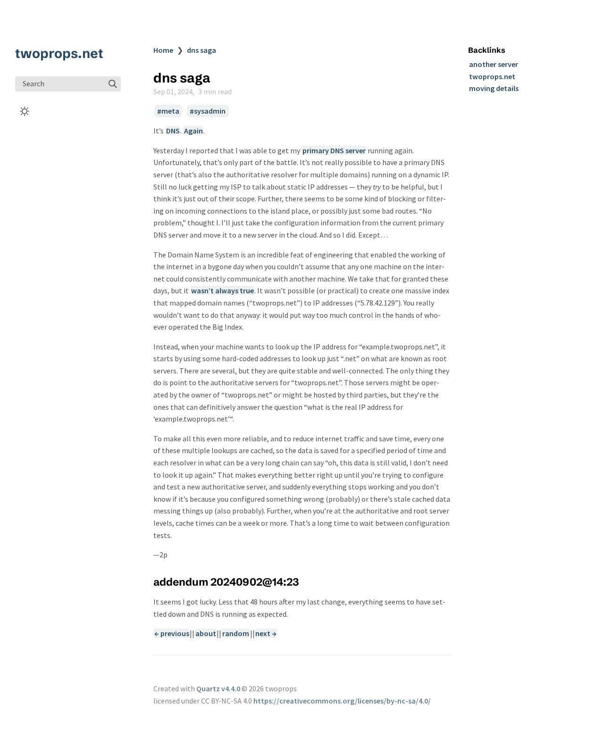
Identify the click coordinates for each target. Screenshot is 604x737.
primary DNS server (334, 150)
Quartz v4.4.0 (218, 688)
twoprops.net (59, 53)
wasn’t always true (222, 290)
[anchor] (307, 581)
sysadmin (210, 111)
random (235, 633)
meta (170, 111)
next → (266, 633)
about (205, 633)
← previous (171, 633)
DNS (173, 130)
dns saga (201, 50)
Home (163, 50)
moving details (494, 88)
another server (493, 64)
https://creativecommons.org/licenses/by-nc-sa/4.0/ (342, 700)
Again (193, 130)
